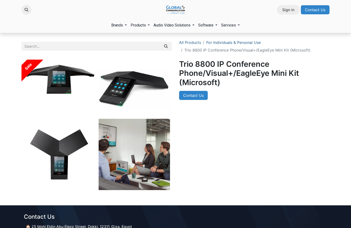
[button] (26, 10)
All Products (190, 42)
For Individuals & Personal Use (233, 42)
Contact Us (315, 9)
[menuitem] (119, 25)
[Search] (166, 46)
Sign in (288, 9)
